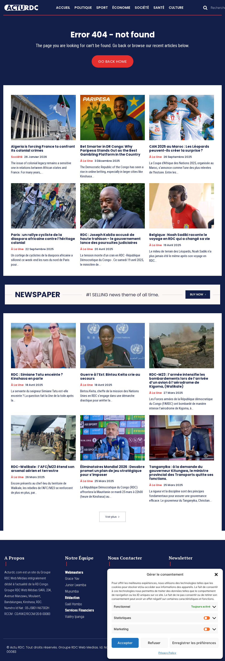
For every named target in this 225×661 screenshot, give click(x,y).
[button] (216, 574)
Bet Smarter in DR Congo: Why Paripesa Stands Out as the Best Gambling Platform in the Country (110, 150)
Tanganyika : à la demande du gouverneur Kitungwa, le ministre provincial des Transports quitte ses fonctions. (181, 472)
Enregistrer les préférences (194, 643)
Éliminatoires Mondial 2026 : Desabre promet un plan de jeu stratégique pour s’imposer (112, 470)
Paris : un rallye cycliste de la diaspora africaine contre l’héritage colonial (43, 238)
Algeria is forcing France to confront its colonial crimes (43, 148)
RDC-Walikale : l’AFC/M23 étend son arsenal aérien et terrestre (42, 468)
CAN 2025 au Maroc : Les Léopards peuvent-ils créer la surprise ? (179, 148)
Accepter (125, 643)
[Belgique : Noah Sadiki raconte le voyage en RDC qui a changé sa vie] (181, 205)
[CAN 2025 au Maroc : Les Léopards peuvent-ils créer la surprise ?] (181, 117)
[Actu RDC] (25, 8)
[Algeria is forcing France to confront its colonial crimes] (43, 117)
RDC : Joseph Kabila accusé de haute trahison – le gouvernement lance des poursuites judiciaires (110, 238)
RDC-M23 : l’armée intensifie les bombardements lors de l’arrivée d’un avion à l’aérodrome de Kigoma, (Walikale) (178, 380)
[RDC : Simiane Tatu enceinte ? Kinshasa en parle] (43, 345)
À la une (86, 161)
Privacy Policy (167, 652)
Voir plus (111, 517)
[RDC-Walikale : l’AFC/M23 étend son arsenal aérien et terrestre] (43, 437)
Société (16, 157)
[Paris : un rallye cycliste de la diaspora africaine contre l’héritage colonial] (43, 205)
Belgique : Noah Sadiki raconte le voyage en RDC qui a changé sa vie (179, 236)
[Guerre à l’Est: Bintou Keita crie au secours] (112, 345)
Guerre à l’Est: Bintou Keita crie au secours (110, 376)
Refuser (154, 643)
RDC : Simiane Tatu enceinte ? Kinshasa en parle (37, 376)
